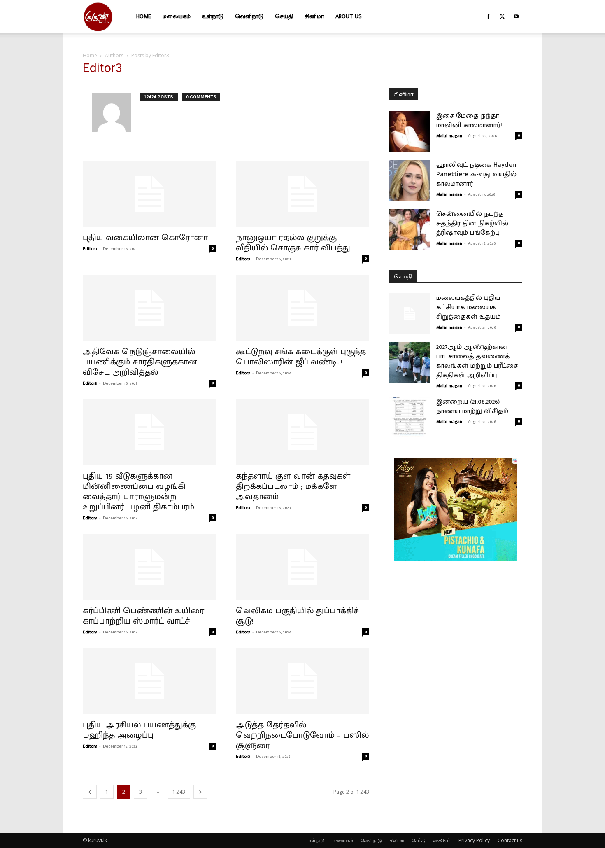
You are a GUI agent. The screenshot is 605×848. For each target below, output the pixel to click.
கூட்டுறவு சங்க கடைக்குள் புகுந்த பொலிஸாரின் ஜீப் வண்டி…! (301, 356)
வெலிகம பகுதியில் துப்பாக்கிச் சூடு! (297, 615)
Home (143, 16)
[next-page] (200, 792)
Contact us (510, 840)
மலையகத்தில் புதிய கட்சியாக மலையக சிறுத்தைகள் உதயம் (468, 307)
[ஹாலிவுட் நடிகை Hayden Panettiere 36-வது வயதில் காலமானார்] (409, 180)
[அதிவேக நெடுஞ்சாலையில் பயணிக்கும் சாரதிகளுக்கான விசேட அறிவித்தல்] (149, 308)
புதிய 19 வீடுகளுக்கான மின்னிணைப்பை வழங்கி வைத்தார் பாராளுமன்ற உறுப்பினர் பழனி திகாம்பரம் (138, 491)
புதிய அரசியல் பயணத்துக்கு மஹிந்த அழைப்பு (139, 729)
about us (348, 16)
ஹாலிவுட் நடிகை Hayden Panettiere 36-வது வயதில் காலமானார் (476, 174)
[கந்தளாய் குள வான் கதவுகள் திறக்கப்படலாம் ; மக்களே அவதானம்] (302, 432)
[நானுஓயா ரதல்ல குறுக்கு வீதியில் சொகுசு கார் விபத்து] (302, 194)
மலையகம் (177, 16)
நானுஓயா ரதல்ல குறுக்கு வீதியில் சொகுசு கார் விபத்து (293, 242)
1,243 (178, 791)
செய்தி (284, 16)
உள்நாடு (212, 16)
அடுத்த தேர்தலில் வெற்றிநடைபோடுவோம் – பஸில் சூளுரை (302, 734)
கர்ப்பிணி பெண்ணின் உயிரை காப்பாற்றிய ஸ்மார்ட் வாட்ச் (143, 615)
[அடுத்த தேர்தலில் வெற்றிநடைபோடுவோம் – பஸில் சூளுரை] (302, 681)
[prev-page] (90, 792)
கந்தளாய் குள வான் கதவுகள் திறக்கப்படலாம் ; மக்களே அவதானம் (293, 486)
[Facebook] (488, 16)
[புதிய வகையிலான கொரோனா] (149, 194)
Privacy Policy (474, 840)
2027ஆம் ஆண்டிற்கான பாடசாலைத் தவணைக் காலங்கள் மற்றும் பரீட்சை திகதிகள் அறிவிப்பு (477, 361)
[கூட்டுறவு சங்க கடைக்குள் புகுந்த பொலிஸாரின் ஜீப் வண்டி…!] (302, 308)
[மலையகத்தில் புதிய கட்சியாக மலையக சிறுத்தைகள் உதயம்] (409, 313)
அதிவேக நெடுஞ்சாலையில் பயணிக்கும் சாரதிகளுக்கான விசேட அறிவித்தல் (140, 361)
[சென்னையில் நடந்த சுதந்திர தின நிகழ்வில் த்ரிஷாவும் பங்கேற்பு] (409, 229)
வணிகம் (442, 840)
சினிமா (314, 16)
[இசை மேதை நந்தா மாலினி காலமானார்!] (409, 131)
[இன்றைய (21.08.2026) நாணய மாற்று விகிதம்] (409, 417)
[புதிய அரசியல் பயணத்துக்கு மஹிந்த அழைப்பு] (149, 681)
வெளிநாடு (249, 16)
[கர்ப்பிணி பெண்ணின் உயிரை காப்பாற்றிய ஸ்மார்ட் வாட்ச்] (149, 567)
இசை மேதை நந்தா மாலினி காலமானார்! (469, 120)
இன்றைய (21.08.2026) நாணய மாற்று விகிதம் (472, 406)
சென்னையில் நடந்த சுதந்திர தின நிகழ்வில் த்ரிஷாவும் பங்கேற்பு (472, 223)
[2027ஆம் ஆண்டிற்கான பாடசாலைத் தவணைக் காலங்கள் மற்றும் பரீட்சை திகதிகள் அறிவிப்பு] (409, 362)
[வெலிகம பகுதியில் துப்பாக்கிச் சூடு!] (302, 567)
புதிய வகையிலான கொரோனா (145, 237)
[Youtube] (516, 16)
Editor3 (90, 248)
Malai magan (449, 136)
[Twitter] (502, 16)
